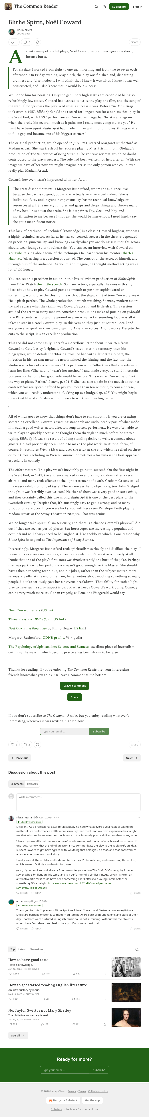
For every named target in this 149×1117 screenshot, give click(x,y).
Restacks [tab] (32, 784)
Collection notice (98, 1091)
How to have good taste (28, 960)
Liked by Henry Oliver (31, 821)
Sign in (137, 6)
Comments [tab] (17, 784)
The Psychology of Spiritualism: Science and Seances (48, 646)
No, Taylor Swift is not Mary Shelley (39, 1010)
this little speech (49, 284)
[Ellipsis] (139, 817)
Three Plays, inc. (21, 619)
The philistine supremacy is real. (28, 1015)
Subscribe (119, 6)
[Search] (96, 6)
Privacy (72, 1091)
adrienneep (23, 901)
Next (129, 758)
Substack (56, 1109)
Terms (82, 1091)
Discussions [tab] (36, 949)
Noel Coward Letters (24, 610)
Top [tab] (13, 949)
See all (15, 1035)
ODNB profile (53, 637)
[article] (74, 967)
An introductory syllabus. (24, 990)
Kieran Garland (25, 817)
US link (48, 610)
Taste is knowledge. (20, 964)
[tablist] (24, 784)
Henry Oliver (24, 30)
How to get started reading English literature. (48, 985)
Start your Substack (65, 1100)
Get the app (92, 1100)
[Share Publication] (104, 6)
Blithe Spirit (43, 619)
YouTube (15, 253)
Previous (22, 758)
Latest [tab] (22, 949)
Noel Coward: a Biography (27, 628)
